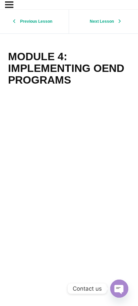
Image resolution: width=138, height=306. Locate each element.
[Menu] (9, 4)
